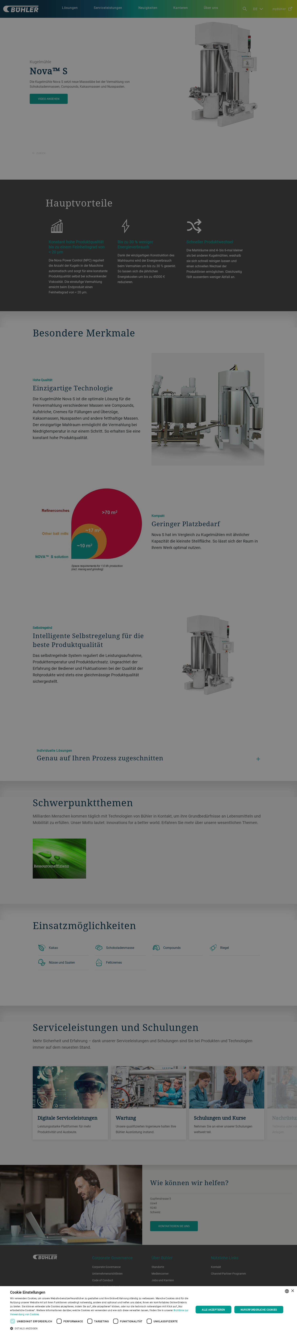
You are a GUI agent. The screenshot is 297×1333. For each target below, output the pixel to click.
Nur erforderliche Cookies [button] (259, 1309)
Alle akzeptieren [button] (213, 1309)
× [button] (292, 1290)
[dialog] (148, 1309)
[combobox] (287, 1291)
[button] (99, 1328)
